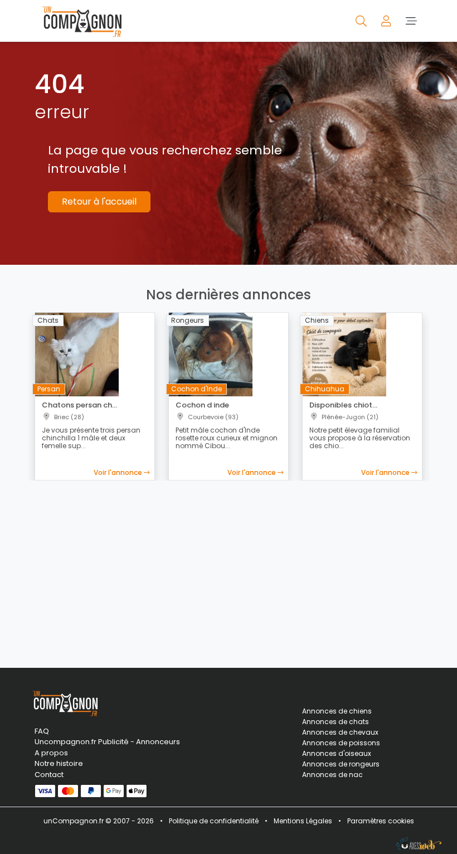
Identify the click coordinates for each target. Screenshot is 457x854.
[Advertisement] (228, 567)
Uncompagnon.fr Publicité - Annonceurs (95, 741)
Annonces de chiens (337, 711)
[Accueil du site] (79, 21)
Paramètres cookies (380, 821)
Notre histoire (59, 763)
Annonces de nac (332, 774)
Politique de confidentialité (214, 821)
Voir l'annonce (119, 472)
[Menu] (411, 20)
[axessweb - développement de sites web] (418, 843)
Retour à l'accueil (99, 201)
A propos (51, 753)
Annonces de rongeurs (341, 764)
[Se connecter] (387, 20)
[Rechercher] (362, 20)
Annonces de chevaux (340, 732)
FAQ (42, 731)
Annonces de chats (335, 721)
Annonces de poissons (341, 743)
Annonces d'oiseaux (336, 753)
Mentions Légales (303, 821)
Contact (49, 774)
